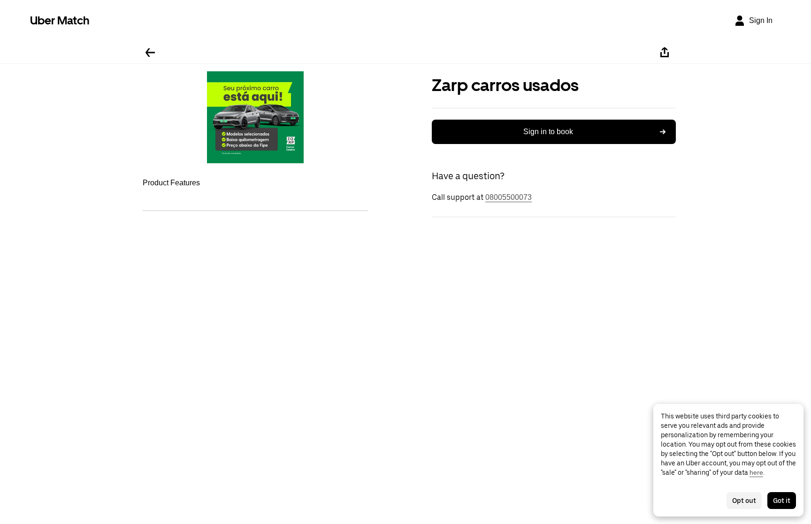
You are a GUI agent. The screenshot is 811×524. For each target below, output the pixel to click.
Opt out (744, 500)
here (756, 472)
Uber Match (60, 20)
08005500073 (508, 197)
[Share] (664, 52)
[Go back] (150, 52)
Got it (781, 500)
